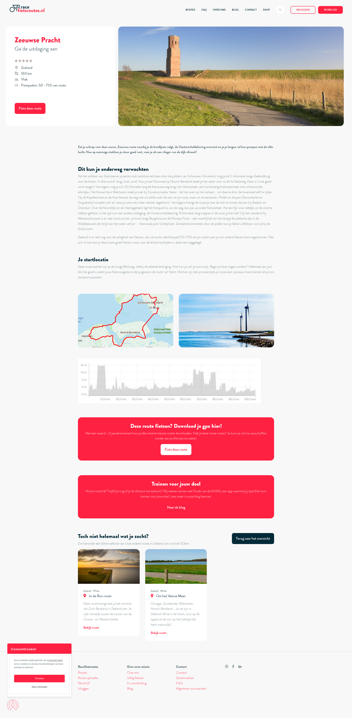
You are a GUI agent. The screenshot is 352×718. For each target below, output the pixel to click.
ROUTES (190, 10)
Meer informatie (39, 686)
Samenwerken (185, 678)
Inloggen (303, 10)
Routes (82, 672)
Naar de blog (176, 507)
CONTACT (251, 10)
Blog (130, 688)
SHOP (266, 10)
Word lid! (330, 10)
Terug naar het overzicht (253, 538)
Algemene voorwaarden (191, 688)
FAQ (204, 10)
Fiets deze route (30, 108)
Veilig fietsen (135, 678)
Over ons (133, 672)
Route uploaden (88, 678)
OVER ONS (219, 10)
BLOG (235, 10)
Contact (181, 672)
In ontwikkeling (136, 683)
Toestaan (39, 678)
